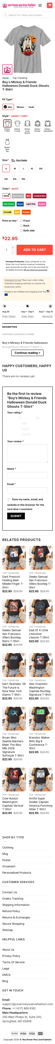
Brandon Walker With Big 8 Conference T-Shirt (39, 743)
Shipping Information (16, 904)
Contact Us (9, 892)
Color (6, 188)
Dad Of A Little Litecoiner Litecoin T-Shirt (39, 634)
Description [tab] (9, 327)
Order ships (27, 316)
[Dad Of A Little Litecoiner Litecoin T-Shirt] (41, 611)
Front (26, 220)
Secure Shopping (13, 923)
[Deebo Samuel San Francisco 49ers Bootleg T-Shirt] (41, 558)
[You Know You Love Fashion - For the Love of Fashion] (19, 5)
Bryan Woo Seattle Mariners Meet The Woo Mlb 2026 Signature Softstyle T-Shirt (13, 746)
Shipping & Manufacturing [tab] (18, 334)
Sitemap (7, 930)
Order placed (8, 316)
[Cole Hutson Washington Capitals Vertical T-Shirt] (14, 779)
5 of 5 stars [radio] (15, 434)
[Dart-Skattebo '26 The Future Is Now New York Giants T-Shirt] (14, 665)
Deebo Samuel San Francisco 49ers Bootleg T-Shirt (40, 582)
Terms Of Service (13, 962)
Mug (5, 853)
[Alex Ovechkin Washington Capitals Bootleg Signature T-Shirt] (41, 665)
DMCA (6, 974)
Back (26, 225)
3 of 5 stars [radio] (15, 423)
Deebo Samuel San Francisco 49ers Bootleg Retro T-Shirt (11, 636)
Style (6, 115)
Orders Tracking (12, 898)
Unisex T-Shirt (7, 130)
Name (11, 468)
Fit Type (7, 99)
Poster (6, 860)
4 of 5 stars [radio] (15, 428)
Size (5, 160)
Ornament (8, 866)
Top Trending (20, 78)
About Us (8, 949)
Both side (29, 230)
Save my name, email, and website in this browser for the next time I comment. (25, 504)
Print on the (10, 220)
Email (11, 484)
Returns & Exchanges (16, 917)
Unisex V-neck (17, 130)
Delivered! (47, 316)
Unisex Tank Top (7, 149)
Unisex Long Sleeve (27, 131)
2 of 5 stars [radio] (29, 417)
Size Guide (21, 160)
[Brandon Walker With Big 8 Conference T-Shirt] (41, 719)
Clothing (7, 847)
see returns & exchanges (36, 270)
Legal (5, 968)
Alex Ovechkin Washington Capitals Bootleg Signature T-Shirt (40, 689)
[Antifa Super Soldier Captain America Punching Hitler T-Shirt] (41, 779)
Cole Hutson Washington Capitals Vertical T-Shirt (12, 804)
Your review (15, 441)
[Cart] (49, 5)
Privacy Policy (11, 956)
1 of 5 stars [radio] (12, 417)
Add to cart (34, 250)
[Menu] (40, 5)
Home (5, 78)
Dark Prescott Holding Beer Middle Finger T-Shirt (13, 582)
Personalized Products (16, 872)
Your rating (14, 412)
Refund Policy (11, 911)
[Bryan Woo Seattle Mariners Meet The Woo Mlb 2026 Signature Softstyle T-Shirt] (14, 719)
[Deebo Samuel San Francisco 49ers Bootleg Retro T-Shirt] (14, 611)
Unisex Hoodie (37, 130)
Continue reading (26, 352)
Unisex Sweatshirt (47, 130)
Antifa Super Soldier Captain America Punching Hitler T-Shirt (40, 804)
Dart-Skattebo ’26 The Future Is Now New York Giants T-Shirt (14, 689)
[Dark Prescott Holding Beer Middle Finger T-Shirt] (14, 558)
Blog (5, 981)
